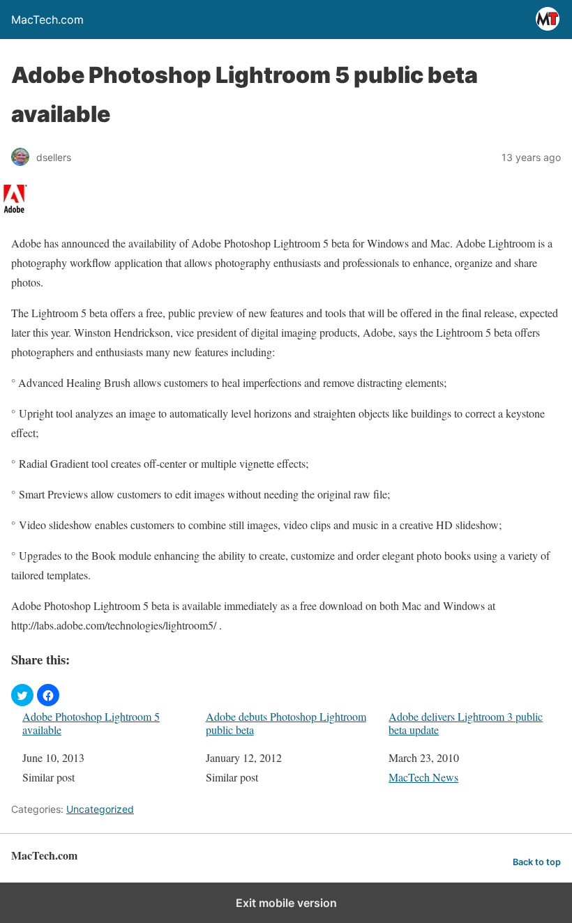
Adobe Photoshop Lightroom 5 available (91, 723)
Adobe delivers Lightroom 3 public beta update (466, 723)
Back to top (537, 862)
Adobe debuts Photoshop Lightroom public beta (286, 723)
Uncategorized (100, 809)
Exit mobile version (286, 903)
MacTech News (423, 777)
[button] (22, 695)
